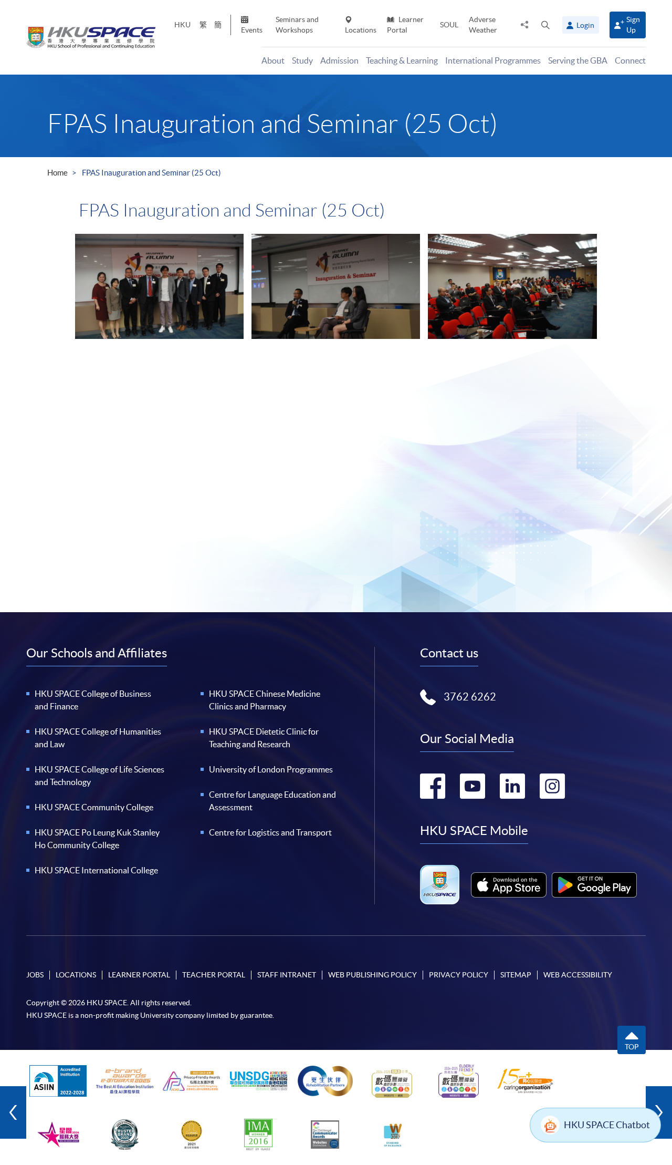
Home (57, 172)
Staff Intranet (286, 975)
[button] (545, 24)
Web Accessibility (577, 975)
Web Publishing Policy (372, 975)
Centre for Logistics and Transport (270, 832)
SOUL (449, 24)
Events (251, 30)
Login (585, 25)
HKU (182, 24)
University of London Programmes (271, 769)
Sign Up (633, 24)
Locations (360, 30)
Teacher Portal (213, 975)
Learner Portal (405, 24)
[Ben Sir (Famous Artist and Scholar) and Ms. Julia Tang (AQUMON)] (335, 286)
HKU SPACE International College (96, 870)
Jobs (35, 975)
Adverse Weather (483, 24)
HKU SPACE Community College (94, 807)
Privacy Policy (458, 975)
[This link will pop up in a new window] (509, 885)
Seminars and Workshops (297, 24)
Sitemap (515, 975)
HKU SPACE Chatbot (607, 1124)
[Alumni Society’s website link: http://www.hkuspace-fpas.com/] (159, 286)
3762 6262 (470, 697)
